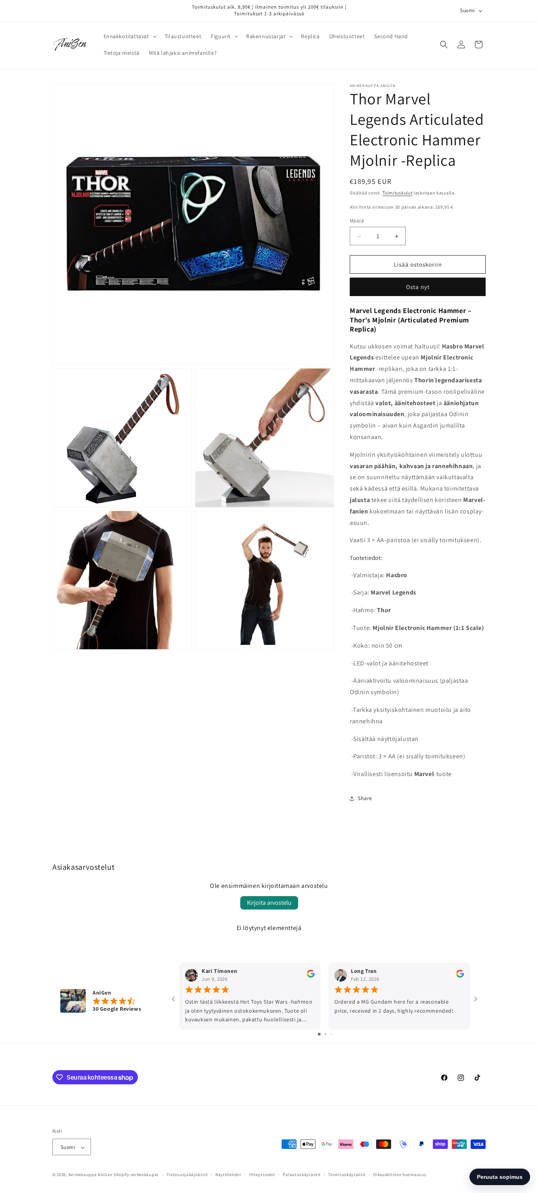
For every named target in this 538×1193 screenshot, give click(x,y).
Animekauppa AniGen (91, 1175)
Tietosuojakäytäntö (187, 1174)
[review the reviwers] (311, 976)
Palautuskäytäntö (301, 1174)
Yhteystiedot (262, 1174)
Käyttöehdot (228, 1174)
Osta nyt (418, 287)
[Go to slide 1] (319, 1034)
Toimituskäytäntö (346, 1174)
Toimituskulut (397, 193)
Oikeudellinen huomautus (399, 1174)
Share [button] (365, 798)
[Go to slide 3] (331, 1034)
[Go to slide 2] (326, 1035)
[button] (129, 36)
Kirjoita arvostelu (269, 902)
